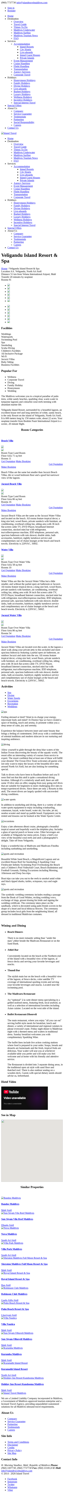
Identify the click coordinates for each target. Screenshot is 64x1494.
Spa (9, 692)
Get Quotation (8, 461)
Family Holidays (22, 83)
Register (11, 10)
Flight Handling (21, 66)
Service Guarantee (23, 114)
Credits (10, 1447)
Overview (18, 21)
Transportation (21, 69)
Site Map (11, 1453)
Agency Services (22, 72)
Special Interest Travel (24, 102)
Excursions (12, 701)
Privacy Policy (14, 1450)
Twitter (10, 1484)
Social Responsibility (24, 122)
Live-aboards (26, 52)
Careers (17, 125)
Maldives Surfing (22, 32)
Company (18, 111)
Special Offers (14, 105)
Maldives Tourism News (26, 35)
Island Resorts (27, 46)
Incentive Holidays (23, 100)
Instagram (12, 1481)
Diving (10, 695)
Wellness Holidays (23, 97)
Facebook (12, 1479)
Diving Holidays (22, 86)
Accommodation (22, 44)
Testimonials (20, 116)
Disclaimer (12, 1444)
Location (5, 271)
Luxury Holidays (22, 94)
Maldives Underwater (24, 30)
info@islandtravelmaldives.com (31, 2)
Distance (5, 274)
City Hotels (25, 49)
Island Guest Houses (30, 55)
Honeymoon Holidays (24, 80)
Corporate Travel (22, 74)
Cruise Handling (22, 63)
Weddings (12, 706)
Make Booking (23, 461)
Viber (10, 1490)
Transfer (5, 277)
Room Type (7, 453)
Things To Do (20, 27)
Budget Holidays (22, 91)
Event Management (23, 60)
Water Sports (13, 698)
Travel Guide (20, 24)
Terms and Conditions (18, 1442)
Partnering (19, 119)
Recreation (12, 703)
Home (10, 16)
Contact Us (12, 128)
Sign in (10, 8)
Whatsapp (12, 1487)
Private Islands (27, 58)
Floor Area (6, 455)
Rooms (4, 279)
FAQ (16, 38)
